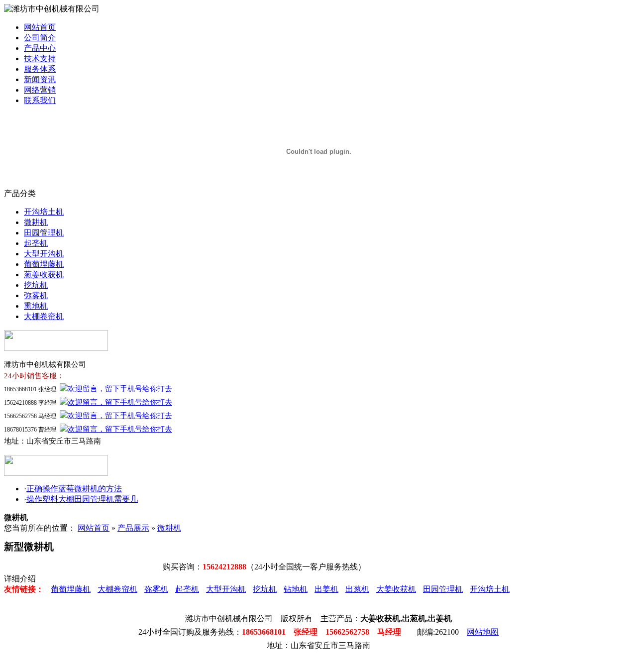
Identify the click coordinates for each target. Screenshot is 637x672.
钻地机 (296, 589)
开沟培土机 (44, 212)
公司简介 (40, 37)
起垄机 (36, 243)
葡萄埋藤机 (44, 264)
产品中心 (40, 48)
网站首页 (40, 27)
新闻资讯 (40, 79)
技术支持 (40, 58)
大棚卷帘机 (44, 316)
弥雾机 (36, 295)
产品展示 (133, 528)
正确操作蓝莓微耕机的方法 (74, 488)
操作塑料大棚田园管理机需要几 (82, 499)
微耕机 (36, 222)
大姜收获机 (396, 589)
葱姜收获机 (44, 274)
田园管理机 (44, 232)
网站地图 (483, 632)
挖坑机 (36, 285)
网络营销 (40, 90)
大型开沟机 (44, 253)
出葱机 (357, 589)
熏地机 (36, 306)
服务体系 (40, 69)
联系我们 (40, 100)
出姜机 (326, 589)
